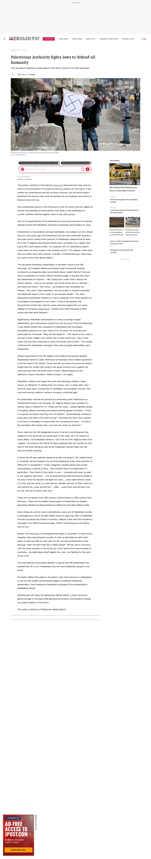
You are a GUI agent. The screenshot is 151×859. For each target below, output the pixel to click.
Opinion (24, 50)
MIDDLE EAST (91, 39)
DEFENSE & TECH (128, 39)
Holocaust (58, 185)
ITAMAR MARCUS (24, 177)
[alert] (18, 835)
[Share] (13, 74)
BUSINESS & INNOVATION (109, 39)
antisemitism (44, 309)
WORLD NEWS (77, 39)
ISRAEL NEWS (63, 39)
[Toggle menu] (4, 39)
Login (144, 39)
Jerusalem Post (15, 50)
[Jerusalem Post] (23, 39)
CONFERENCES (49, 39)
